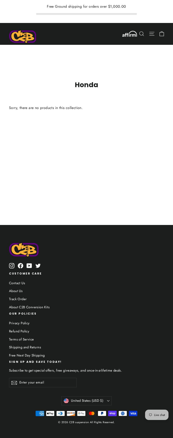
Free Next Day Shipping (27, 355)
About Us (16, 290)
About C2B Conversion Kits (29, 307)
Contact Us (17, 283)
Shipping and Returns (25, 347)
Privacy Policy (19, 323)
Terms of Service (21, 339)
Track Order (18, 299)
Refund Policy (19, 331)
